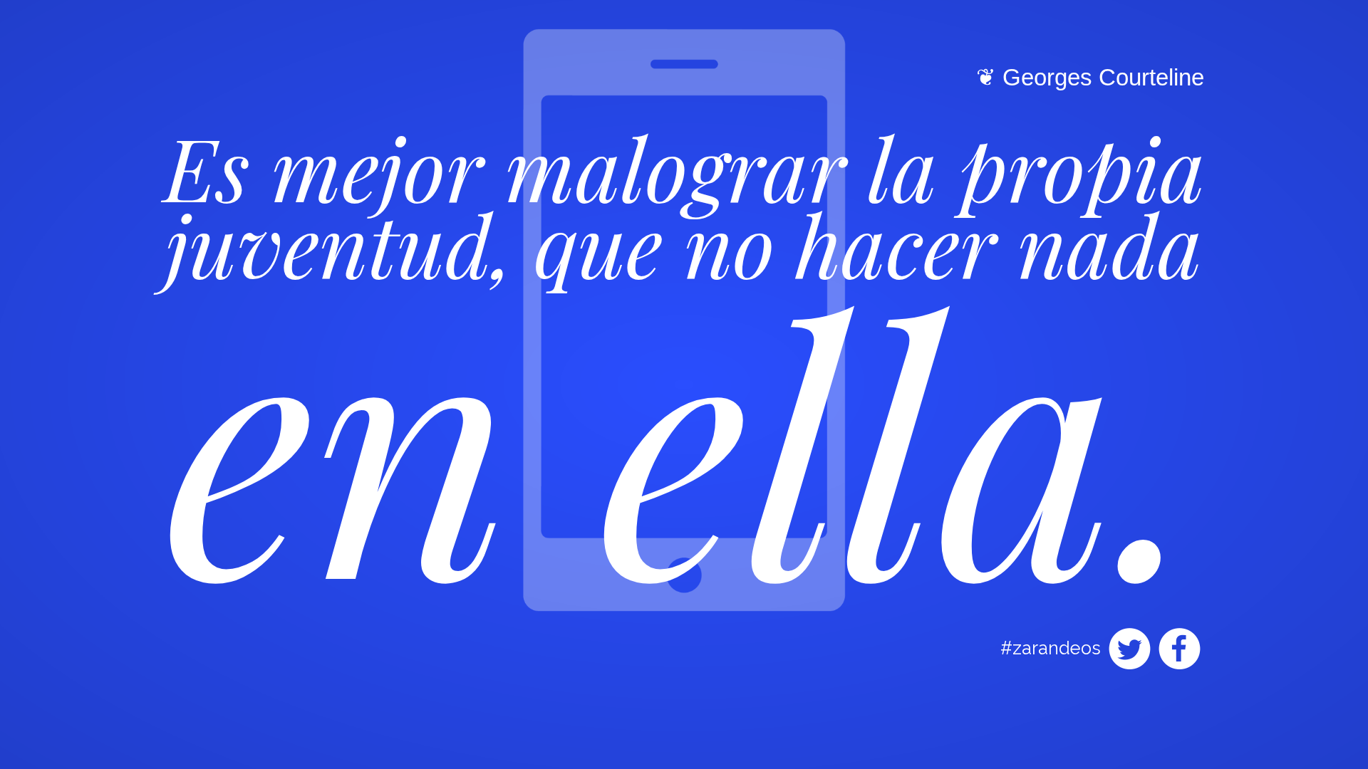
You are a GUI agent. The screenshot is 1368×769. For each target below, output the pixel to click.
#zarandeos (1050, 648)
